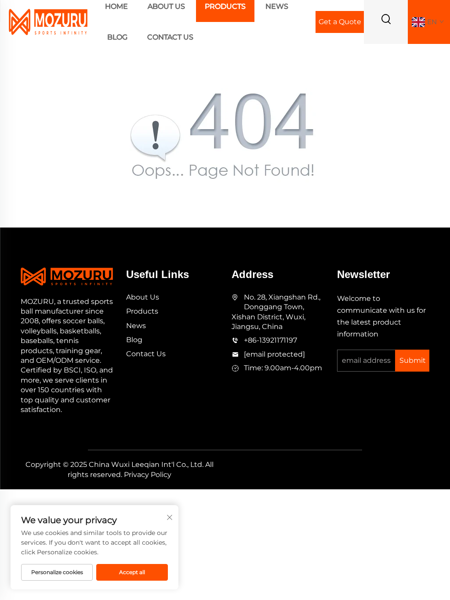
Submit (412, 360)
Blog (117, 37)
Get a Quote (340, 22)
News (136, 326)
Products (142, 311)
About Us (142, 297)
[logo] (48, 21)
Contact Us (170, 37)
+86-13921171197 (270, 340)
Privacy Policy (147, 474)
